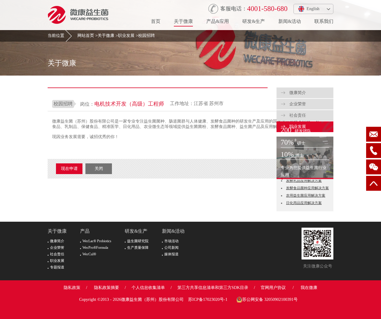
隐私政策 (72, 287)
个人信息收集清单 (148, 287)
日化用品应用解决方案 (304, 203)
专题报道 (57, 267)
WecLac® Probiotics (96, 241)
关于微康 (183, 21)
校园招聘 (146, 35)
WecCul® (89, 254)
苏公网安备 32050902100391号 (270, 299)
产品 (85, 231)
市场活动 (171, 241)
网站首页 (85, 35)
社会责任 (297, 115)
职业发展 (126, 35)
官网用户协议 (273, 287)
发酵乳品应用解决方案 (304, 181)
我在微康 (309, 287)
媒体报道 (171, 254)
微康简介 (297, 92)
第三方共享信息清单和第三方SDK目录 (212, 287)
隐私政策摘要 (106, 287)
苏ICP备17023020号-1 (207, 299)
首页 (155, 21)
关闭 (99, 168)
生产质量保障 (138, 247)
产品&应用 (217, 21)
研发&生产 (253, 21)
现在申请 (69, 168)
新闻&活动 (289, 21)
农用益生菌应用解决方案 (305, 195)
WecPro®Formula (95, 247)
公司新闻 (171, 247)
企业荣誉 (297, 104)
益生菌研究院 (138, 241)
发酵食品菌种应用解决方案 (307, 188)
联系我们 (323, 21)
